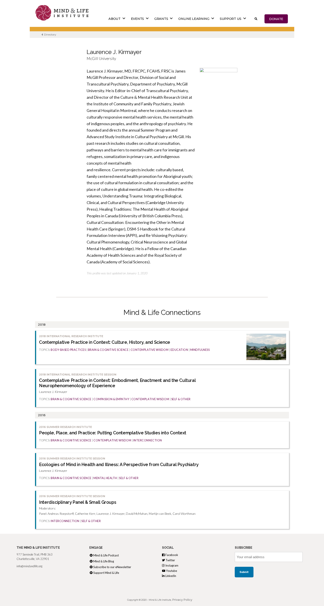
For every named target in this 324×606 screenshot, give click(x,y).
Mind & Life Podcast (106, 555)
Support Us (230, 19)
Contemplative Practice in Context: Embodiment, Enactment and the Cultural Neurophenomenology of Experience (117, 383)
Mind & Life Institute (160, 600)
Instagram (171, 565)
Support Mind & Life (106, 572)
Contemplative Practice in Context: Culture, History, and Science (104, 342)
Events (137, 19)
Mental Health (105, 478)
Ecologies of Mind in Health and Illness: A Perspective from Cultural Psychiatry (119, 464)
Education (179, 349)
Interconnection (147, 440)
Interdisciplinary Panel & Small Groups (77, 502)
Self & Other (181, 399)
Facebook (171, 555)
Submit (244, 572)
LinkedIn (170, 576)
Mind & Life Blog (103, 561)
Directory (49, 34)
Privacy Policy (182, 599)
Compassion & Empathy (111, 399)
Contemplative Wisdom (149, 349)
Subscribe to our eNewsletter (112, 567)
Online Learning (193, 19)
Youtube (171, 571)
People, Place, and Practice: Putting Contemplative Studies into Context (112, 432)
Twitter (170, 560)
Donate (276, 19)
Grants (161, 19)
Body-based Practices (68, 349)
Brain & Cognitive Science (108, 349)
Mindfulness (200, 349)
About (114, 19)
